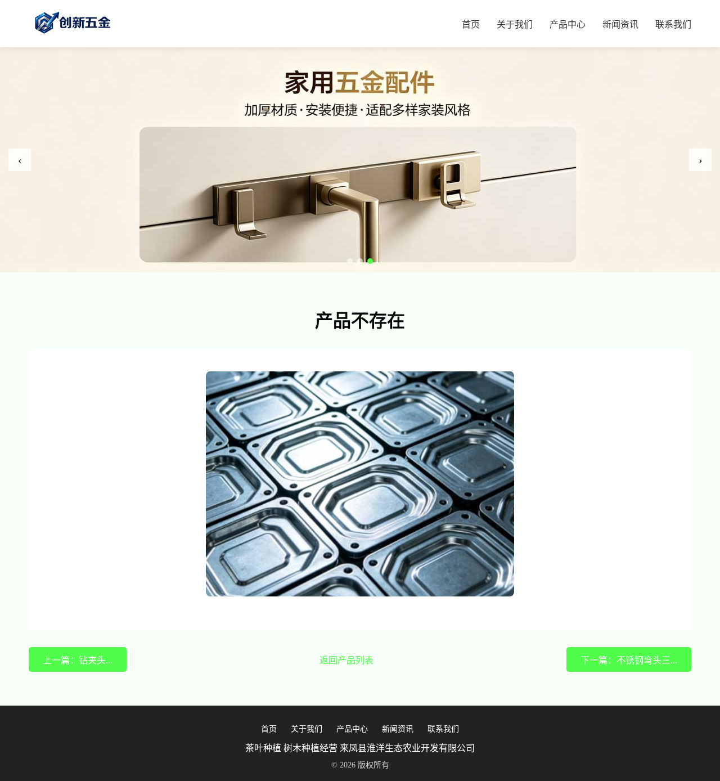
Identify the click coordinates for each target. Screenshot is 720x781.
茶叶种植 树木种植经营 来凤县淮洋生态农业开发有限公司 (360, 748)
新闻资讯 (620, 24)
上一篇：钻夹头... (77, 660)
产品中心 (568, 24)
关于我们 (515, 24)
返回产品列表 (347, 660)
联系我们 (673, 24)
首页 (471, 24)
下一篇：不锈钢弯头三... (628, 660)
